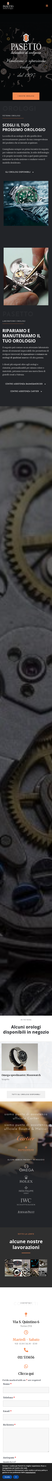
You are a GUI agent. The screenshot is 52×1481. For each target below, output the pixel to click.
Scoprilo (5, 1079)
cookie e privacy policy (37, 1470)
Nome (7, 1384)
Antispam (9, 1457)
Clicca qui (26, 1374)
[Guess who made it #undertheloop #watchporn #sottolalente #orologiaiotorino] (9, 1263)
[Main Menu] (47, 5)
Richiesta (9, 1424)
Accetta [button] (7, 1477)
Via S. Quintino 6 (26, 1322)
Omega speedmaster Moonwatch (21, 1075)
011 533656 (26, 1357)
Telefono (9, 1397)
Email (7, 1411)
